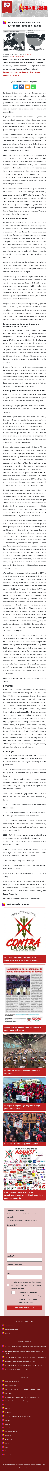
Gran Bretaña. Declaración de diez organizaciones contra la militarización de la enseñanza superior (23, 1195)
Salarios (6, 1443)
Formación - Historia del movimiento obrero (18, 1416)
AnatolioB (38, 1464)
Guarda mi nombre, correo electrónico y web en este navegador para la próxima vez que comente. (26, 1285)
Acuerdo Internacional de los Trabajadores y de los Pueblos (22, 1389)
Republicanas (8, 1439)
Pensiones (7, 1435)
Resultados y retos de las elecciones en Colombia (19, 1361)
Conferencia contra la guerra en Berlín (21, 1144)
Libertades (7, 1428)
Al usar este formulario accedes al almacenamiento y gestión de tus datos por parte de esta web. (30, 1297)
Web (8, 1273)
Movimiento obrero (10, 1432)
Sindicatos (7, 1451)
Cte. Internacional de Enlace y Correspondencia (19, 1401)
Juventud (7, 1420)
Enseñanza (7, 1412)
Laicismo (7, 1424)
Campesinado (8, 1393)
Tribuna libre (28, 54)
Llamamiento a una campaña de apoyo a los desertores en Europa (25, 1357)
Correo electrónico (14, 1265)
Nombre (10, 1256)
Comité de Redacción (11, 1329)
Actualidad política (10, 1385)
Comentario (12, 1225)
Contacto (7, 1333)
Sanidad (6, 1447)
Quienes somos (9, 1326)
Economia (7, 1405)
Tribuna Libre (8, 1455)
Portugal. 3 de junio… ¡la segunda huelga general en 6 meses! (23, 1365)
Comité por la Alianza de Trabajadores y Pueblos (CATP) (21, 1397)
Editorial (7, 1408)
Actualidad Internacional (17, 56)
